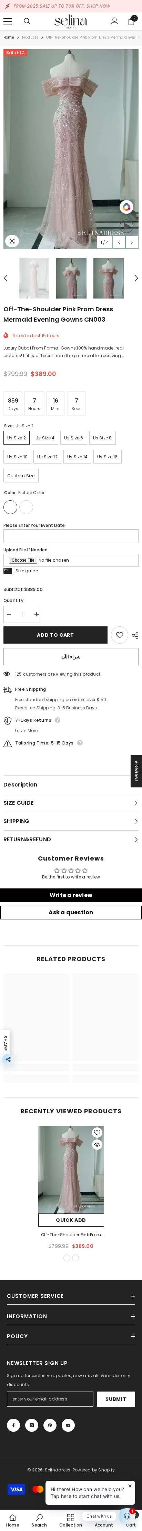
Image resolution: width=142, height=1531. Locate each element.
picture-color (66, 1257)
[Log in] (115, 21)
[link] (36, 1067)
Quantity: (13, 600)
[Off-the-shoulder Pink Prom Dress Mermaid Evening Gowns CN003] (71, 1170)
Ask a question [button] (71, 912)
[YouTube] (68, 1425)
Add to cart (55, 635)
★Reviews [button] (137, 771)
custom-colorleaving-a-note (75, 1257)
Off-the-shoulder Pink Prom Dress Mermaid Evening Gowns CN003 (71, 1235)
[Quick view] (97, 1144)
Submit (115, 1399)
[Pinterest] (50, 1425)
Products (30, 37)
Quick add (71, 1220)
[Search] (27, 21)
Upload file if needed (25, 550)
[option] (71, 149)
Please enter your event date (34, 525)
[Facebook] (13, 1425)
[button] (119, 242)
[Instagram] (31, 1425)
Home (8, 37)
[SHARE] (133, 635)
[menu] (7, 21)
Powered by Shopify (94, 1470)
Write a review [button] (71, 895)
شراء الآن (71, 656)
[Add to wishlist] (119, 635)
